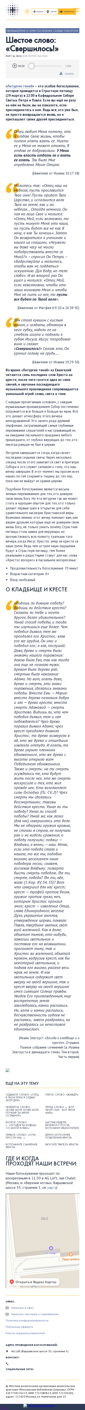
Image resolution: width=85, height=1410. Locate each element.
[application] (42, 66)
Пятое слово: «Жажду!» (61, 1094)
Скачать (69, 73)
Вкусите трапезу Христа (61, 1144)
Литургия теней (19, 86)
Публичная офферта (19, 1327)
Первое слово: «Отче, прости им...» (21, 1136)
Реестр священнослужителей (25, 1333)
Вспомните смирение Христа (22, 1146)
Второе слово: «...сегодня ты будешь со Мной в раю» (21, 1125)
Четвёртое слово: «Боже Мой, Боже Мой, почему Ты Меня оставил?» (22, 1111)
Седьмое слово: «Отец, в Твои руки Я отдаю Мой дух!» (22, 1097)
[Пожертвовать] (27, 11)
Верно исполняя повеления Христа (58, 1136)
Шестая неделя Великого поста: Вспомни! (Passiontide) (62, 1125)
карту (51, 1187)
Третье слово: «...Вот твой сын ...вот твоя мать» (60, 1110)
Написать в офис (22, 1307)
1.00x (68, 66)
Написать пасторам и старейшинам (35, 1314)
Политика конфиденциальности (27, 1320)
